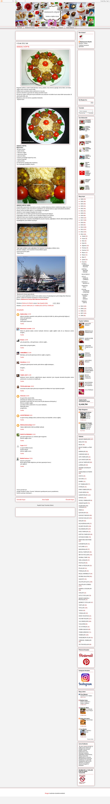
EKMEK (81, 481)
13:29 (29, 352)
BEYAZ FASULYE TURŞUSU (88, 376)
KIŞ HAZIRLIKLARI (84, 523)
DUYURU (81, 478)
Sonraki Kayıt (21, 499)
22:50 (30, 458)
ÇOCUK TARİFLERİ (27, 305)
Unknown (23, 395)
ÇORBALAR (82, 465)
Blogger (47, 793)
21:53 (33, 434)
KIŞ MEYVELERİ (83, 526)
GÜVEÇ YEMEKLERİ (84, 500)
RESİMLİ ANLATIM (84, 576)
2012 (82, 231)
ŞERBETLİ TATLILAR (84, 602)
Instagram (60, 27)
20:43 (30, 415)
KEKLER (81, 520)
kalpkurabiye (24, 314)
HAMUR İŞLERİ (83, 503)
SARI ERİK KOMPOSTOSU (89, 347)
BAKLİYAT (81, 442)
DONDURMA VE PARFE (85, 472)
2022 (82, 208)
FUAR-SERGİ (82, 492)
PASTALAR (82, 563)
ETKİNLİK (81, 487)
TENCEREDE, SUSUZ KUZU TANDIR (88, 142)
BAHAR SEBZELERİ (84, 439)
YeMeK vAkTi (24, 375)
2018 (82, 217)
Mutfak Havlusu (24, 458)
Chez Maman (84, 694)
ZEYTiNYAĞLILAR (84, 644)
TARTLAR (81, 605)
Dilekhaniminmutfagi (26, 425)
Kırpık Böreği (89, 719)
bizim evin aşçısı (85, 718)
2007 (82, 313)
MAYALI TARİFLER (84, 552)
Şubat (83, 259)
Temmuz (84, 248)
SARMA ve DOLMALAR (85, 588)
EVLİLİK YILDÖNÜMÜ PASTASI (85, 291)
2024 (82, 203)
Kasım (84, 238)
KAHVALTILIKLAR (84, 518)
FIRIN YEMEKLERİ (84, 489)
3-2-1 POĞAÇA (89, 390)
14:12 (28, 362)
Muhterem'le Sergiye (43, 27)
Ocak (83, 262)
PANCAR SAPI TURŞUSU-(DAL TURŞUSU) (87, 164)
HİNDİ (80, 510)
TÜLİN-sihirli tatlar (25, 386)
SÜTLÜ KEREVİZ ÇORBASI (85, 278)
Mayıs (83, 252)
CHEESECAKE (83, 454)
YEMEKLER (82, 635)
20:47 (33, 425)
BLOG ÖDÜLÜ (86, 274)
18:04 (32, 386)
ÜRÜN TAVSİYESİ (84, 616)
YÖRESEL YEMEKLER (85, 640)
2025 (82, 201)
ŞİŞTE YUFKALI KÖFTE (87, 136)
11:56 (33, 328)
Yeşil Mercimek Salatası (86, 695)
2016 (82, 222)
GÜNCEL (81, 497)
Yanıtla (22, 323)
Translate (90, 113)
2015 (82, 224)
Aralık (83, 236)
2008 (82, 311)
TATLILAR (81, 607)
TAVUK (81, 610)
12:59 (26, 339)
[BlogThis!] (55, 303)
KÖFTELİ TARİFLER (48, 305)
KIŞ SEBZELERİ (83, 529)
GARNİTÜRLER (83, 495)
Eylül (83, 243)
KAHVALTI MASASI (84, 515)
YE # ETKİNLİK (83, 626)
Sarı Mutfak (83, 729)
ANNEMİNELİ (24, 352)
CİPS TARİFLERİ (83, 457)
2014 (82, 227)
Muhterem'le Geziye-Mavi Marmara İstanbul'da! (34, 299)
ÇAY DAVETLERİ (83, 459)
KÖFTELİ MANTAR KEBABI (85, 271)
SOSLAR (81, 592)
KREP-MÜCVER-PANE (85, 539)
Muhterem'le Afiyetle (86, 41)
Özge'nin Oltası (84, 707)
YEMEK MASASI (83, 629)
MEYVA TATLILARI (84, 554)
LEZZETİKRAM (24, 415)
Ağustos (84, 245)
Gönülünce (23, 362)
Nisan (83, 255)
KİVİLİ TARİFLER (83, 531)
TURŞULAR (82, 613)
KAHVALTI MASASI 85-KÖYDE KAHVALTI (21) (87, 128)
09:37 (25, 445)
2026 (82, 199)
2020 (82, 213)
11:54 (29, 314)
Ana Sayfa (19, 27)
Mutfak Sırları (84, 700)
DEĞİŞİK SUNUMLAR (85, 467)
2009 (82, 308)
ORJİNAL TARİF (83, 557)
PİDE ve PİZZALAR (84, 565)
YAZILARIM (82, 624)
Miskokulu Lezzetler (25, 328)
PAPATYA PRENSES (26, 434)
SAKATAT (81, 579)
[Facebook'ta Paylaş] (58, 303)
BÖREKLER (82, 451)
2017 (82, 220)
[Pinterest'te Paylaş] (59, 303)
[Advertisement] (44, 35)
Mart (83, 257)
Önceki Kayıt (70, 499)
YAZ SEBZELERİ (83, 621)
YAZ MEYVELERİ (83, 618)
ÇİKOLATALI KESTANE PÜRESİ (88, 180)
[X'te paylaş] (56, 303)
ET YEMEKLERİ (37, 305)
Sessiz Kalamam (70, 27)
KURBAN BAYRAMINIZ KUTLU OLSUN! (88, 149)
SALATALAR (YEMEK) (85, 584)
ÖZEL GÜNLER (83, 560)
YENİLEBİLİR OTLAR (84, 637)
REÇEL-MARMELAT (84, 573)
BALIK (80, 444)
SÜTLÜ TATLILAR (84, 595)
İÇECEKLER (82, 512)
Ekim (83, 241)
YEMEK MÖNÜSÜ (84, 632)
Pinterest (53, 27)
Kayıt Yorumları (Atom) (47, 505)
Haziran (84, 250)
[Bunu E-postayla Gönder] (53, 303)
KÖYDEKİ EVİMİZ (83, 537)
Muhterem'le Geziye (30, 27)
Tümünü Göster (90, 739)
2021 (82, 210)
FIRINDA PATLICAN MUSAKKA (88, 354)
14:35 (29, 375)
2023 (82, 206)
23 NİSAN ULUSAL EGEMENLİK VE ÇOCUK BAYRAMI (88, 173)
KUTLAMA (81, 546)
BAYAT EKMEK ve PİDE (85, 447)
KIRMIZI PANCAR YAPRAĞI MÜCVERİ (87, 187)
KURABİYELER (83, 544)
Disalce (22, 339)
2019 (82, 215)
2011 (82, 234)
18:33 (27, 395)
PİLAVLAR (81, 568)
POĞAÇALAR (82, 571)
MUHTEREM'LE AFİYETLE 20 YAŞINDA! (88, 121)
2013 (82, 229)
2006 (82, 315)
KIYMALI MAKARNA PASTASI (85, 265)
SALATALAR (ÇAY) (84, 581)
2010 (82, 306)
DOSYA (81, 476)
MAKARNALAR (83, 549)
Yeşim (22, 445)
